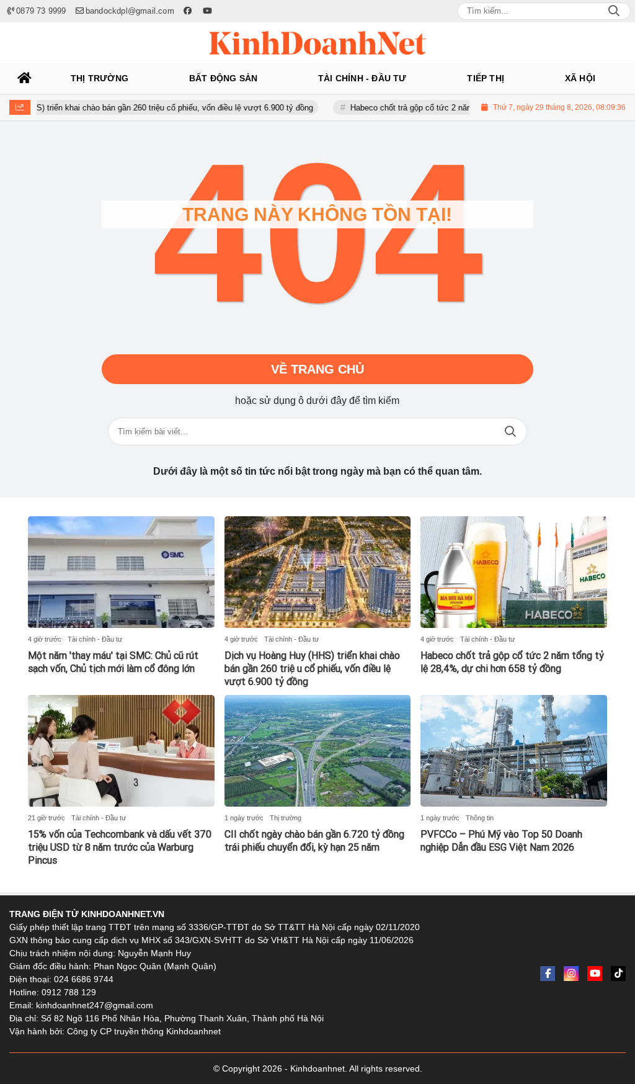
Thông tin (480, 818)
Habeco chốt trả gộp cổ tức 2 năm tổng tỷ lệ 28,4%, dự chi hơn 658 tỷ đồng (465, 107)
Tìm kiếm (510, 432)
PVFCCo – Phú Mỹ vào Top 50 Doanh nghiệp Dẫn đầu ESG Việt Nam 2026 (501, 840)
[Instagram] (571, 973)
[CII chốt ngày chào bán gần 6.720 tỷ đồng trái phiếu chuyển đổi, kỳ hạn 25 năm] (317, 751)
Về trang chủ (317, 369)
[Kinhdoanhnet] (317, 43)
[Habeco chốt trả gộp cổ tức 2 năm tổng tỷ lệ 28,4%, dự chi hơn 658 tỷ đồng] (513, 572)
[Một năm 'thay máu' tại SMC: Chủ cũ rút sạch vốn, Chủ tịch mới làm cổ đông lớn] (121, 572)
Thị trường (285, 818)
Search (613, 11)
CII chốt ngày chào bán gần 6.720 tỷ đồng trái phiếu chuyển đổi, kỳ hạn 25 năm (314, 840)
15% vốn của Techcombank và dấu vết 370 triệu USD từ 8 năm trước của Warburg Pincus (119, 847)
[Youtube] (594, 973)
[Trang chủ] (24, 78)
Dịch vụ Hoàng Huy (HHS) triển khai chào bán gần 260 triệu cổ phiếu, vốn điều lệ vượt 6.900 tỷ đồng (312, 669)
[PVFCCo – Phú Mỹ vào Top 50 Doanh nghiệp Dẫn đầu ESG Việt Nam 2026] (513, 751)
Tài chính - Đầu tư (95, 639)
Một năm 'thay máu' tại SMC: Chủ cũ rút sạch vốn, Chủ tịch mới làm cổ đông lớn (113, 662)
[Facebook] (547, 973)
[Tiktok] (618, 973)
